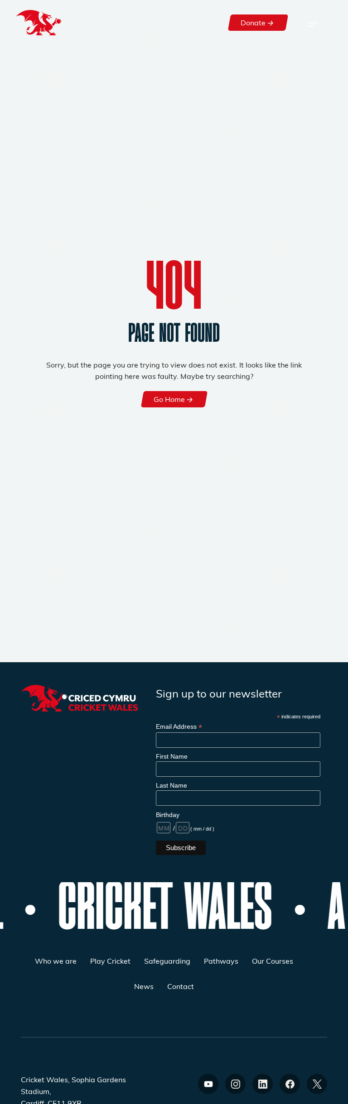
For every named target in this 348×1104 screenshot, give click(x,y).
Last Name (171, 785)
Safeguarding (167, 960)
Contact (180, 986)
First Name (172, 756)
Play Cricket (110, 960)
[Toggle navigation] (313, 22)
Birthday (167, 814)
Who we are (56, 960)
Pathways (221, 960)
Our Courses (272, 960)
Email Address (179, 726)
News (144, 986)
